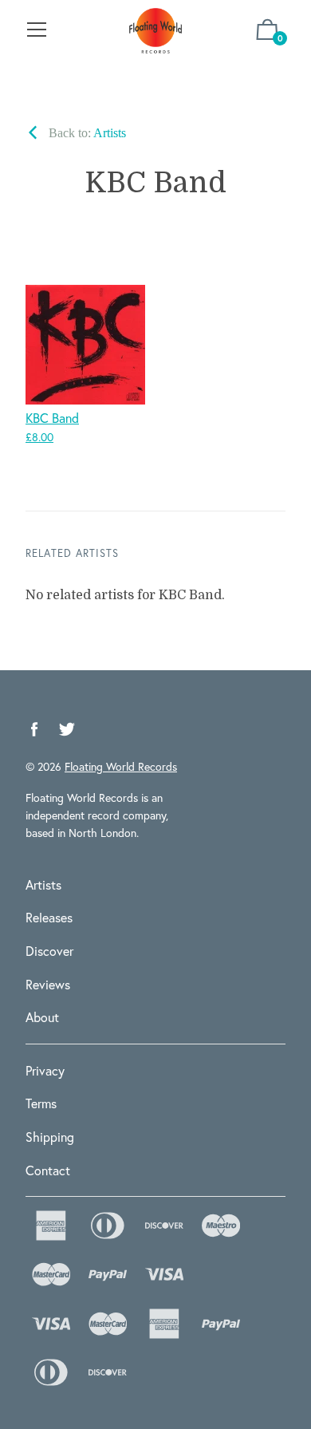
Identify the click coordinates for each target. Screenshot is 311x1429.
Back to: (85, 133)
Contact (48, 1170)
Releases (49, 917)
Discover (49, 950)
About (42, 1017)
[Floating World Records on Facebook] (34, 729)
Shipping (50, 1136)
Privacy (45, 1070)
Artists (43, 884)
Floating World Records (121, 766)
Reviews (48, 984)
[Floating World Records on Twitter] (67, 729)
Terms (41, 1103)
